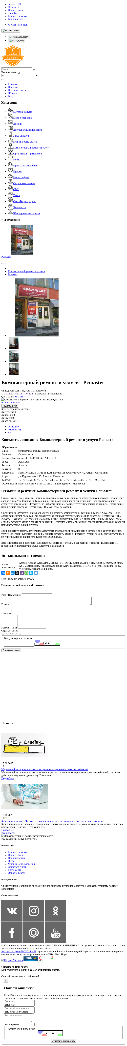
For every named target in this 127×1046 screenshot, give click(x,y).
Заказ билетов (21, 135)
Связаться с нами (17, 867)
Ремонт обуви (21, 177)
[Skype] (31, 573)
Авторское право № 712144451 (18, 951)
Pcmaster (6, 256)
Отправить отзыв (11, 650)
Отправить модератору (63, 1041)
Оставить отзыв (24, 393)
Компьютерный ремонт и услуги (31, 147)
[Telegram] (36, 573)
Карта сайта (14, 869)
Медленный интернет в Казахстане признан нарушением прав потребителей (44, 769)
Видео (11, 96)
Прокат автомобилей (25, 165)
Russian (24, 37)
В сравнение (55, 393)
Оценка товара (9, 630)
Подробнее (7, 778)
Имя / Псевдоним (11, 595)
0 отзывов (7, 393)
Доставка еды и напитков (27, 129)
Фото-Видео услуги (24, 201)
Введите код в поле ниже (18, 638)
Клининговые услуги (25, 141)
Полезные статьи (17, 90)
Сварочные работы (24, 183)
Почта (16, 159)
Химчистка (19, 207)
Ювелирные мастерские (26, 213)
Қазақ (21, 40)
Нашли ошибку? (10, 402)
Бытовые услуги (22, 111)
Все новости (8, 833)
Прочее (17, 171)
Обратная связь (16, 872)
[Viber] (22, 573)
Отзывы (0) (14, 429)
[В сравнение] (2, 263)
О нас (11, 861)
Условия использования (21, 864)
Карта (11, 432)
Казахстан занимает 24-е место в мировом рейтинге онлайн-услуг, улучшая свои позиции (52, 821)
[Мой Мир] (13, 573)
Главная (12, 84)
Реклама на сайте (17, 852)
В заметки (40, 393)
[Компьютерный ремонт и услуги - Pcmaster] (37, 335)
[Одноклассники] (8, 573)
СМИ (16, 189)
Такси (16, 195)
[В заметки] (6, 263)
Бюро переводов (22, 117)
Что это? (20, 396)
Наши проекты (16, 858)
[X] (17, 573)
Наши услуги (15, 855)
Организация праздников (27, 153)
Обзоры (12, 93)
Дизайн (17, 123)
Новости (13, 87)
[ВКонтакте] (3, 573)
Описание (13, 426)
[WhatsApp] (26, 573)
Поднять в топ (10, 406)
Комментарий (9, 627)
